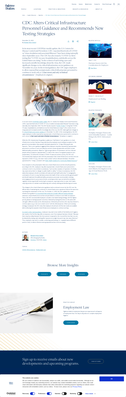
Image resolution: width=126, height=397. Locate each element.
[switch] (49, 393)
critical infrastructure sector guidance (34, 132)
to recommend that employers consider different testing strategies (54, 193)
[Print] (73, 41)
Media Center (88, 4)
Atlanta (45, 240)
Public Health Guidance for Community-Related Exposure (61, 161)
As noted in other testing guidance (31, 212)
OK (112, 379)
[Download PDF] (68, 41)
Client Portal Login (107, 4)
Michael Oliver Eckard (30, 42)
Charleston (33, 240)
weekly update (39, 122)
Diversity (74, 4)
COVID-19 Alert (61, 126)
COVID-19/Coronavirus (28, 250)
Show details (89, 393)
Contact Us (97, 4)
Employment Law (41, 250)
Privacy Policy (77, 386)
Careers (81, 4)
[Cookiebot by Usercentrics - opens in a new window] (11, 393)
